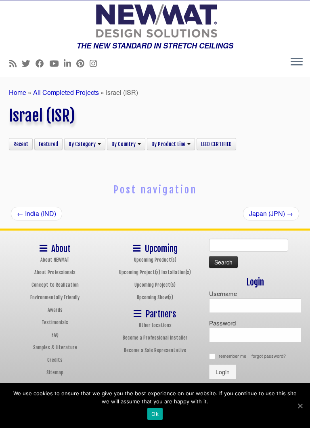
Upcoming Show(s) (155, 297)
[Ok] (300, 406)
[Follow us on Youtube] (56, 63)
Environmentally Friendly (55, 297)
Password (222, 323)
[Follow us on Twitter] (29, 63)
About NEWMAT (54, 260)
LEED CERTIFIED (216, 144)
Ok (155, 414)
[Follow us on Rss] (15, 63)
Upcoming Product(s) (155, 260)
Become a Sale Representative (155, 350)
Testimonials (55, 322)
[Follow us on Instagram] (96, 63)
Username (223, 293)
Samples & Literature (55, 347)
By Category (83, 144)
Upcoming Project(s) (155, 285)
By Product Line (168, 144)
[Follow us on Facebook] (42, 63)
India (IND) (36, 213)
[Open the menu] (297, 62)
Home (17, 92)
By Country (124, 144)
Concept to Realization (55, 285)
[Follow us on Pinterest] (83, 63)
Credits (55, 360)
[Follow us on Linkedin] (70, 63)
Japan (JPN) (271, 213)
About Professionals (54, 272)
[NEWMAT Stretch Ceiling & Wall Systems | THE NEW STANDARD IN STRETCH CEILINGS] (155, 21)
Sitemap (54, 372)
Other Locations (155, 325)
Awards (55, 310)
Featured (48, 144)
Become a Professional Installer (155, 338)
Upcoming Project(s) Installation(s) (155, 272)
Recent (20, 144)
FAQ (55, 335)
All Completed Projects (66, 92)
